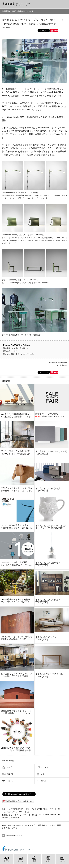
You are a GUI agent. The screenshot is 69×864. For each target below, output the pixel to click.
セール (43, 781)
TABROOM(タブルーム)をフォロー (19, 801)
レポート (44, 774)
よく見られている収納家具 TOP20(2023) (47, 601)
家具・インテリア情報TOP (12, 809)
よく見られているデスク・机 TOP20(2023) (49, 675)
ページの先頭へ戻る (14, 835)
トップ (9, 767)
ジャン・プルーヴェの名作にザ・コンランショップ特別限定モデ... (16, 452)
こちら (14, 351)
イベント (44, 767)
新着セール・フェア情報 (46, 413)
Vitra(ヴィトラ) (32, 89)
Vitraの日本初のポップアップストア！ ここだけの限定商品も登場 (16, 749)
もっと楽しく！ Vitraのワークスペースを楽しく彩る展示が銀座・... (17, 674)
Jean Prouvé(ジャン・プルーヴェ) (15, 812)
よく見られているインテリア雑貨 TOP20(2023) (51, 452)
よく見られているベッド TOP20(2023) (46, 638)
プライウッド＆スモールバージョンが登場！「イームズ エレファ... (17, 489)
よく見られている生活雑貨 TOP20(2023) (47, 489)
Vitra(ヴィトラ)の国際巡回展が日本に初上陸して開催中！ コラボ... (17, 415)
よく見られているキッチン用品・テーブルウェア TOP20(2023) (51, 526)
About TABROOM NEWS (11, 825)
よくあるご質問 (54, 825)
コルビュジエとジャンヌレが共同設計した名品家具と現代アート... (16, 637)
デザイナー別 (54, 809)
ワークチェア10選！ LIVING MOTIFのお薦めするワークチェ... (16, 563)
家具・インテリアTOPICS (36, 809)
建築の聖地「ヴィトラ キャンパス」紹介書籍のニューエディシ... (16, 712)
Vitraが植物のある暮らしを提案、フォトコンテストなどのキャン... (16, 600)
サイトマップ (29, 825)
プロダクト (10, 774)
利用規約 (41, 825)
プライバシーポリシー (10, 828)
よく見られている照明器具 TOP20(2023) (47, 564)
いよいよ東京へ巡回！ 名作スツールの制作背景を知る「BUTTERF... (17, 526)
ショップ (9, 781)
